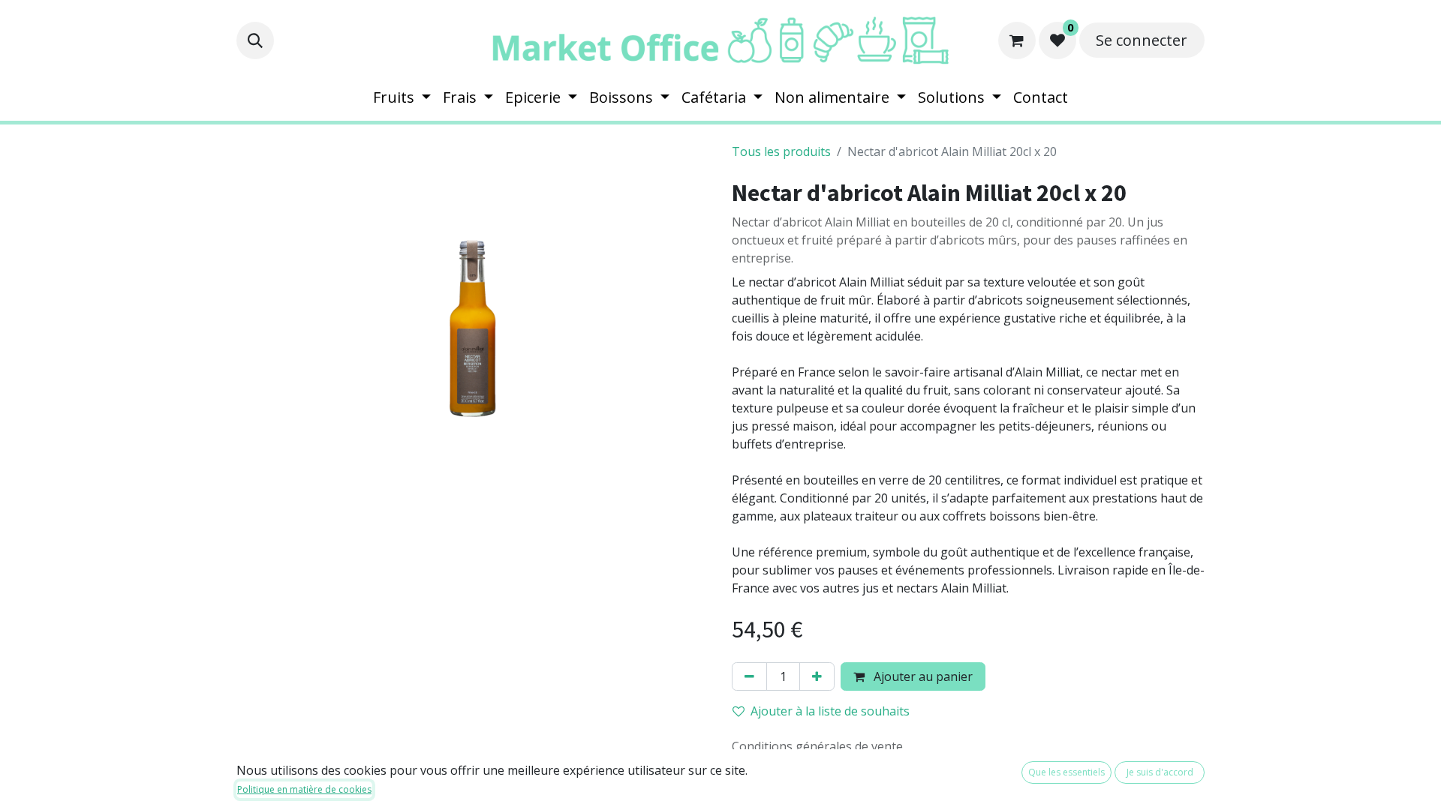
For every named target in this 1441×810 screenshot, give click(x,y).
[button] (255, 40)
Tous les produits (781, 151)
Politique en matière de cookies (304, 789)
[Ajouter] (817, 676)
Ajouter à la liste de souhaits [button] (830, 711)
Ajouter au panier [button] (922, 676)
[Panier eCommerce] (1017, 40)
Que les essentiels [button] (1066, 772)
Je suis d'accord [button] (1160, 772)
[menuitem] (402, 97)
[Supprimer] (749, 676)
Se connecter (1141, 40)
